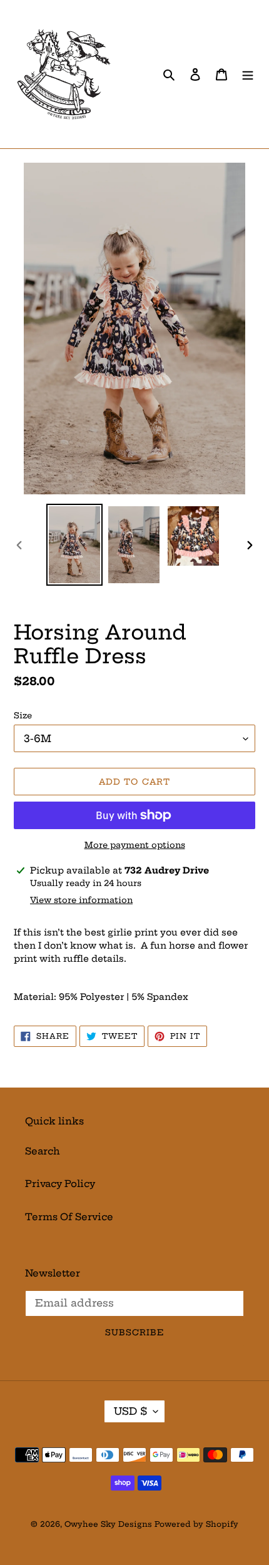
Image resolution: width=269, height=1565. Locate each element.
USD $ (130, 1411)
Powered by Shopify (196, 1524)
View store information (81, 900)
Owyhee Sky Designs (108, 1524)
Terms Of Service (69, 1217)
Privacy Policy (60, 1184)
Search (42, 1151)
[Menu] (248, 74)
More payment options (134, 845)
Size (23, 715)
